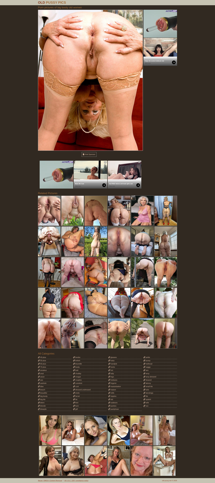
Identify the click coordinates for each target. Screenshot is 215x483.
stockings (149, 393)
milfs (112, 393)
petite (147, 357)
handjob (113, 364)
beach (42, 390)
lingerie (113, 383)
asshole (43, 383)
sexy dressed (150, 377)
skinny (148, 383)
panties (113, 406)
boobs (77, 357)
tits (146, 396)
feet (76, 403)
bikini (42, 403)
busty (77, 367)
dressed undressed (83, 390)
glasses (113, 357)
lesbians (113, 380)
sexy (147, 373)
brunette (78, 364)
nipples (113, 396)
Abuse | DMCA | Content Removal (50, 480)
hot (111, 370)
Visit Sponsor (89, 154)
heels (112, 367)
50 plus (43, 361)
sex (146, 370)
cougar (78, 377)
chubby (78, 373)
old (111, 399)
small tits (149, 386)
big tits (42, 399)
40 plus (43, 357)
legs (112, 377)
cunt (77, 386)
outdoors (113, 403)
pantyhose (114, 409)
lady (112, 373)
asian (42, 377)
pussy (147, 361)
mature (113, 390)
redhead (148, 364)
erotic (77, 393)
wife (147, 403)
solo (147, 390)
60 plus (43, 364)
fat (76, 399)
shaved (148, 380)
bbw (42, 386)
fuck (77, 406)
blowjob (43, 409)
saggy (147, 367)
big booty (43, 396)
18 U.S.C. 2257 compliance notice (76, 480)
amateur (43, 370)
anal (42, 373)
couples (78, 380)
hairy (112, 361)
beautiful (43, 393)
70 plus (43, 367)
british (77, 361)
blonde (43, 406)
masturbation (115, 386)
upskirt (148, 399)
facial (77, 396)
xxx (146, 406)
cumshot (78, 383)
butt (76, 370)
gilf (76, 409)
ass (41, 380)
